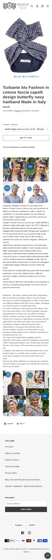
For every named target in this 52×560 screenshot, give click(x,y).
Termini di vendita (12, 466)
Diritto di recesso (12, 460)
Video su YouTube (12, 453)
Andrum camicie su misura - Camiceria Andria (24, 549)
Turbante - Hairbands (10, 124)
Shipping (17, 111)
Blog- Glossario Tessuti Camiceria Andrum (22, 480)
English (18, 525)
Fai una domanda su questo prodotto (19, 147)
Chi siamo (9, 447)
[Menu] (47, 6)
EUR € (32, 525)
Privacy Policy (11, 473)
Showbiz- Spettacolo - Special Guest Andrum (23, 486)
